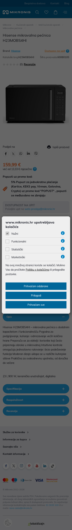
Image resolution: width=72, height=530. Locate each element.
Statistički (17, 249)
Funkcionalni (18, 241)
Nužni (14, 233)
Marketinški (18, 257)
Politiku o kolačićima (37, 269)
